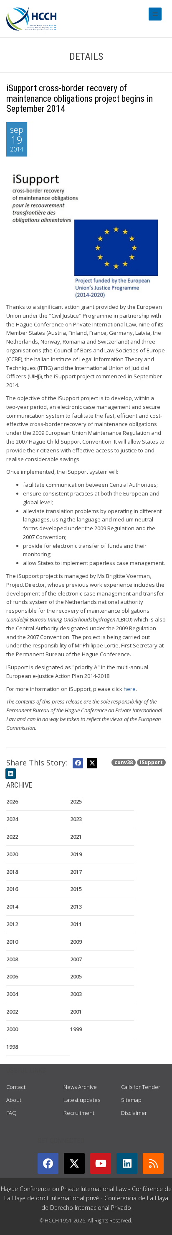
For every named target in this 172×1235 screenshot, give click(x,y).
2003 (76, 994)
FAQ (11, 1113)
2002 (12, 1011)
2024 (12, 819)
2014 (12, 906)
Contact (15, 1087)
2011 (76, 924)
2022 (12, 836)
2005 (76, 976)
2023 (76, 819)
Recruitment (78, 1113)
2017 (76, 872)
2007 (76, 959)
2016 (12, 889)
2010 (12, 941)
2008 (12, 959)
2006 (12, 976)
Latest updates (81, 1100)
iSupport (151, 762)
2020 (12, 854)
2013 (76, 906)
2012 (12, 924)
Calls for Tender (140, 1087)
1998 (12, 1046)
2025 (76, 801)
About (13, 1100)
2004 (12, 994)
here (130, 689)
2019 (76, 854)
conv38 (123, 762)
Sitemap (131, 1100)
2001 (76, 1011)
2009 (76, 941)
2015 (76, 889)
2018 (12, 872)
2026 (12, 801)
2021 (76, 836)
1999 (76, 1029)
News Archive (80, 1087)
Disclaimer (134, 1113)
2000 (12, 1029)
